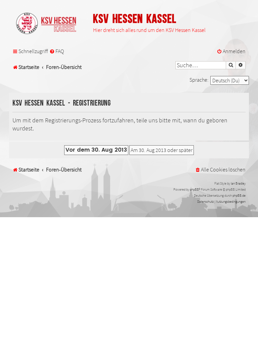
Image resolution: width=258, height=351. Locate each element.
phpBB (194, 189)
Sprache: (199, 79)
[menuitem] (56, 51)
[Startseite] (49, 24)
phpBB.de (239, 195)
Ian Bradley (238, 183)
